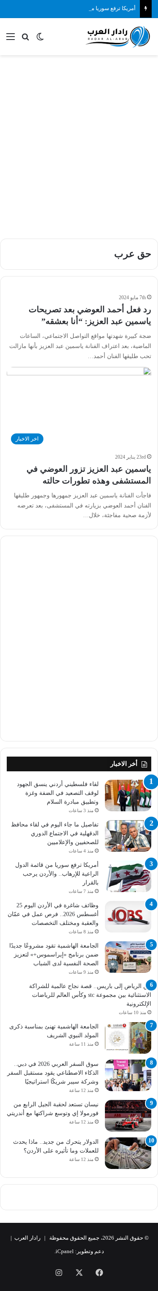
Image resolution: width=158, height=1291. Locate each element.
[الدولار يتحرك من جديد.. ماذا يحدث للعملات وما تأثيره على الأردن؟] (128, 1153)
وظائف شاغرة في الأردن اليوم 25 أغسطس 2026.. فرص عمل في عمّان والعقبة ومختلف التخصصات (53, 914)
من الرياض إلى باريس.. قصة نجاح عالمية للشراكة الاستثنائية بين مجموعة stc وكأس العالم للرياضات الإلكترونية (90, 995)
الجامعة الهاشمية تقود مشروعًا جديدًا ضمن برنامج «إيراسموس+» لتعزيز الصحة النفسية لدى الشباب (54, 955)
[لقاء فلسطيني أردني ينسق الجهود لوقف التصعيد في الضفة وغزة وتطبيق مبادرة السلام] (128, 795)
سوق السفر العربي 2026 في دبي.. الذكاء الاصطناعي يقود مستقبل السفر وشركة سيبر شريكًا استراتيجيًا (53, 1073)
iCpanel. (64, 1251)
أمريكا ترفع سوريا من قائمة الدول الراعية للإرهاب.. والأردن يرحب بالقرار (57, 874)
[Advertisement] (79, 142)
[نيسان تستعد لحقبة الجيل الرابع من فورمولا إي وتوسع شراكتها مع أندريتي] (128, 1116)
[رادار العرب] (118, 36)
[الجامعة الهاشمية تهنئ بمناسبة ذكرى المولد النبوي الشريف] (128, 1038)
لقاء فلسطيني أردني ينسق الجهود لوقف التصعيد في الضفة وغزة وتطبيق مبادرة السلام (58, 793)
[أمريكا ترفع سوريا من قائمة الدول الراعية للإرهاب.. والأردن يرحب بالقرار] (128, 876)
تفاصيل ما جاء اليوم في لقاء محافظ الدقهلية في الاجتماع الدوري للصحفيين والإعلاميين (55, 833)
